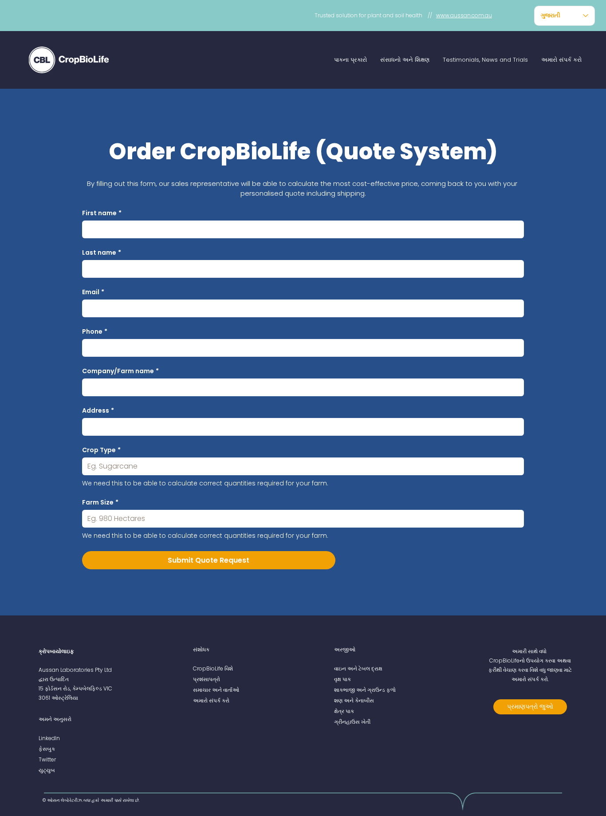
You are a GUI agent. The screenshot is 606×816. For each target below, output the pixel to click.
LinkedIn (49, 738)
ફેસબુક (47, 749)
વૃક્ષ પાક (342, 679)
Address (98, 410)
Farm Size (100, 502)
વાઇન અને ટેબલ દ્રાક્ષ (358, 668)
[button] (350, 60)
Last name (101, 252)
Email (93, 292)
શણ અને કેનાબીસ (354, 700)
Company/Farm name (120, 371)
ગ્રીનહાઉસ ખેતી (352, 721)
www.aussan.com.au (464, 15)
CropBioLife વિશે (213, 668)
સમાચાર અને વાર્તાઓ (216, 690)
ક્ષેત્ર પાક (344, 711)
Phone (94, 331)
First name (102, 213)
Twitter (47, 759)
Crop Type (101, 450)
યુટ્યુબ (47, 770)
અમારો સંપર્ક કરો (211, 700)
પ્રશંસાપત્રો (206, 679)
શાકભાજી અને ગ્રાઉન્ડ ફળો (365, 690)
